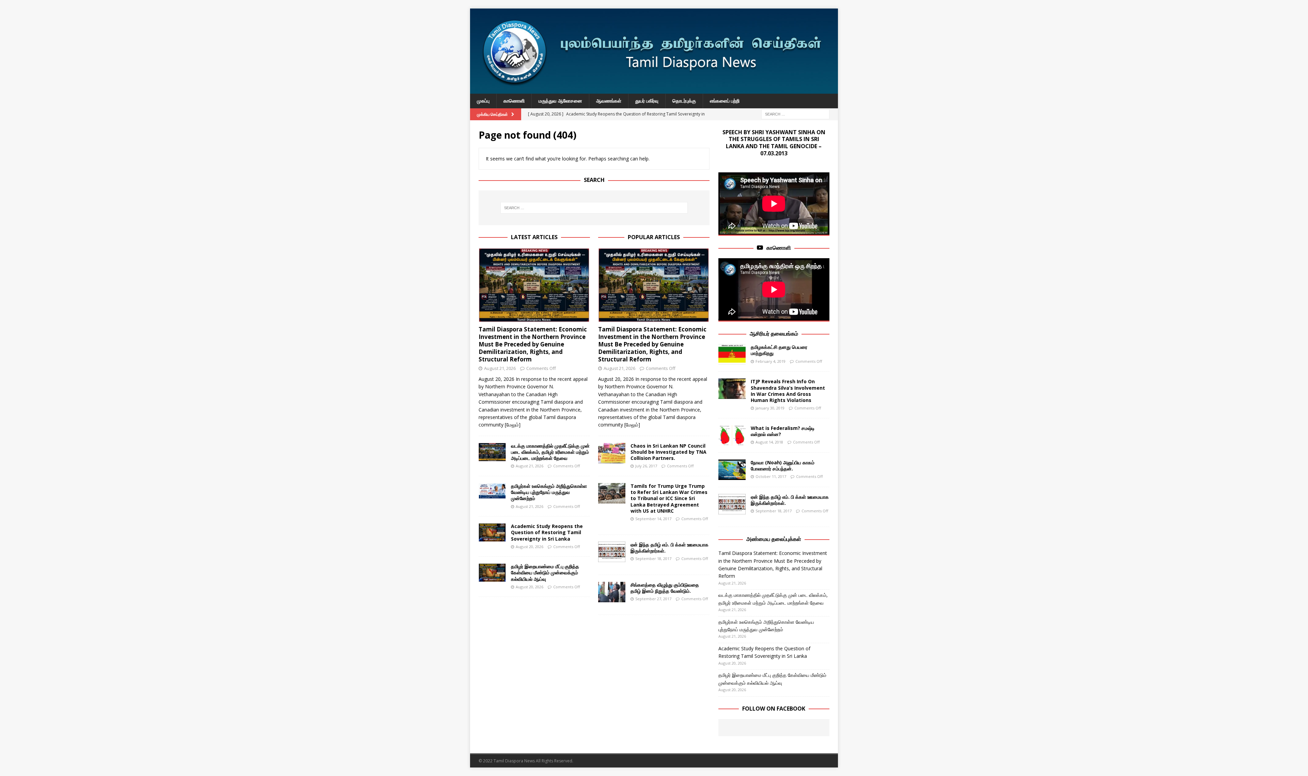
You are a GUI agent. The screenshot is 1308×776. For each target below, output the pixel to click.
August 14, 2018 (769, 442)
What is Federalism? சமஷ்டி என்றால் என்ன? (783, 431)
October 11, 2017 (771, 476)
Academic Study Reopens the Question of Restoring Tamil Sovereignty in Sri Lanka (547, 532)
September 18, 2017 (653, 558)
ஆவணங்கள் (608, 100)
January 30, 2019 (770, 407)
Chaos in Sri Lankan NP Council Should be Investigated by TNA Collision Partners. (668, 452)
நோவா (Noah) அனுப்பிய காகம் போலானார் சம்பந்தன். (782, 465)
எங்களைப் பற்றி (724, 100)
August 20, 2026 (529, 546)
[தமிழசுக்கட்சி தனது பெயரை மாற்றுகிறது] (732, 354)
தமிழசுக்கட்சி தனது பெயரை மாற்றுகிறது (779, 350)
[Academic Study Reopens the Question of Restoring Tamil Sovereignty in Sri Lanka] (492, 532)
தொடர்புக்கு (684, 100)
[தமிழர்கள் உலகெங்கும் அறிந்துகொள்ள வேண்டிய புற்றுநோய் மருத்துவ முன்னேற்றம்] (492, 491)
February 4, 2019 (770, 361)
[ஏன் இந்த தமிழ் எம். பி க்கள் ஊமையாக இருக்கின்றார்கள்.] (611, 552)
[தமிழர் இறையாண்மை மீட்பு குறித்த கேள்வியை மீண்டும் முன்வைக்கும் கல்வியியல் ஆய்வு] (492, 572)
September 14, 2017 (653, 518)
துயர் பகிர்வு (646, 100)
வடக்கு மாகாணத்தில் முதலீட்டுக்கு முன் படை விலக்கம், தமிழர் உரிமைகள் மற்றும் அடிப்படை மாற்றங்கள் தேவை (550, 452)
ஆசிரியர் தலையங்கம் (774, 333)
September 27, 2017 (653, 598)
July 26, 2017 (646, 465)
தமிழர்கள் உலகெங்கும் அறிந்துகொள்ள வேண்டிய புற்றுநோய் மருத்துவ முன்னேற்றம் (549, 492)
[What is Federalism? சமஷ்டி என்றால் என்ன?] (732, 435)
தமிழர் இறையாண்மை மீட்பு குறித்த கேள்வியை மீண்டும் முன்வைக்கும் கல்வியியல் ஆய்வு (545, 572)
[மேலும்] (512, 424)
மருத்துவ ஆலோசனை (560, 100)
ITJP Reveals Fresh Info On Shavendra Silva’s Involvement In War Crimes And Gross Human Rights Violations (788, 390)
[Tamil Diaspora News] (654, 90)
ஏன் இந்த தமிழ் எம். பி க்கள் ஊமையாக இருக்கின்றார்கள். (669, 547)
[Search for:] (795, 113)
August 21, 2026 (500, 368)
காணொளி (514, 100)
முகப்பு (483, 100)
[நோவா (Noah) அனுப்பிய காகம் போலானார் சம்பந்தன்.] (732, 470)
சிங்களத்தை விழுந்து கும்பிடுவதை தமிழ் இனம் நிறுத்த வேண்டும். (664, 587)
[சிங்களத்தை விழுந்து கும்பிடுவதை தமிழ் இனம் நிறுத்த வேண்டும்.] (611, 592)
